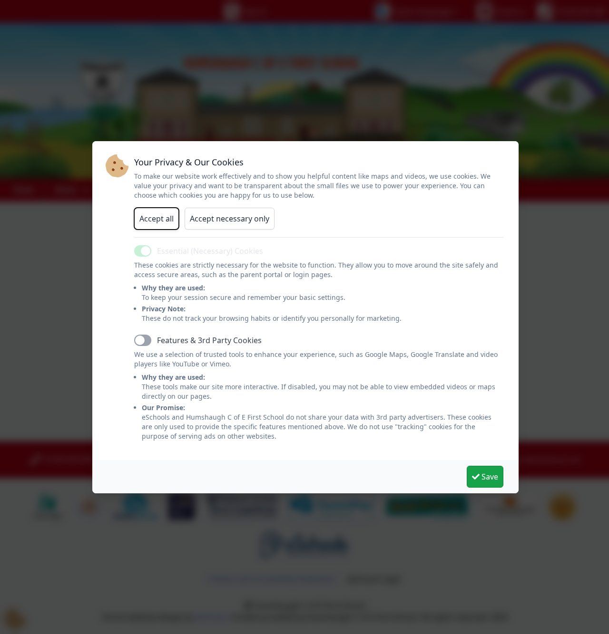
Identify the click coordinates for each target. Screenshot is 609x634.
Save (489, 476)
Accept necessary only (229, 218)
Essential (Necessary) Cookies (210, 251)
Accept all (156, 218)
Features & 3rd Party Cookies (209, 340)
